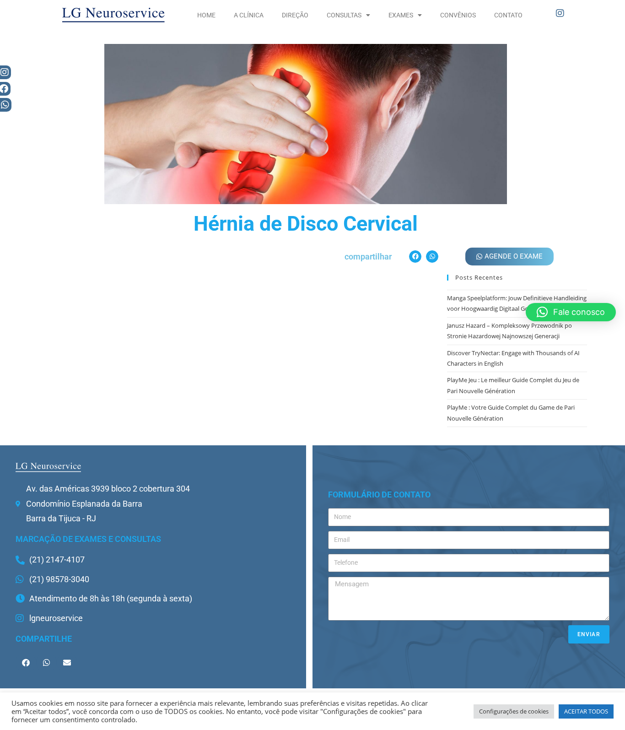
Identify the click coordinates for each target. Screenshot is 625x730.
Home (206, 15)
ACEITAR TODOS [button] (586, 711)
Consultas (344, 15)
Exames (400, 15)
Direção (295, 15)
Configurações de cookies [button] (514, 711)
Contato (508, 15)
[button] (415, 256)
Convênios (458, 15)
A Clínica (249, 15)
